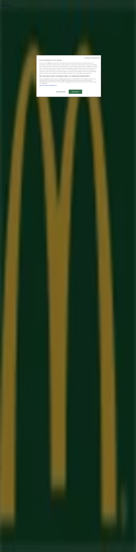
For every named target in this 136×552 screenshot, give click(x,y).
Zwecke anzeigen (61, 91)
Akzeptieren (75, 91)
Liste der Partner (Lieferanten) (48, 85)
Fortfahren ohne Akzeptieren (92, 57)
